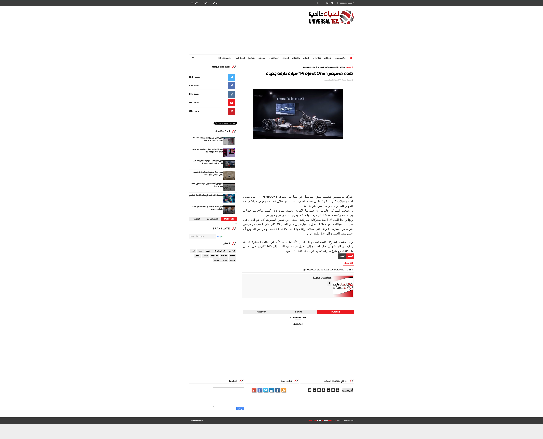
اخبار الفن (240, 58)
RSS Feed (283, 390)
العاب (306, 58)
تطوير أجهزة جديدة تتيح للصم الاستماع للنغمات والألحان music (207, 207)
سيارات (327, 58)
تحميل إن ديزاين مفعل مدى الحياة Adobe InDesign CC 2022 (208, 150)
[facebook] (337, 3)
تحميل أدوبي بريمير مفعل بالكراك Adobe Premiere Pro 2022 (208, 139)
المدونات (196, 219)
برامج (318, 58)
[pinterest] (317, 3)
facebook (261, 312)
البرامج (208, 251)
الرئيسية (350, 67)
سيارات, (325, 80)
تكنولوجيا (340, 58)
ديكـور (251, 58)
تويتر (265, 390)
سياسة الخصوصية (197, 421)
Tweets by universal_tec (236, 223)
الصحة (286, 58)
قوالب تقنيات (312, 421)
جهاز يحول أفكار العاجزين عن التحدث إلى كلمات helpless (207, 185)
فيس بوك (260, 390)
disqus (298, 312)
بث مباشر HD (223, 58)
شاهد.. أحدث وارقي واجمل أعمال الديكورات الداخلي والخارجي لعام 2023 (208, 173)
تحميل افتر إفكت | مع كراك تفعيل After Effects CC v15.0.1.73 (208, 162)
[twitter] (332, 3)
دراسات (296, 58)
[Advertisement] (240, 30)
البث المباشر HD (219, 251)
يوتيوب (277, 390)
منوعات (275, 58)
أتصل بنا (205, 3)
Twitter (229, 219)
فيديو (261, 58)
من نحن (215, 3)
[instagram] (327, 3)
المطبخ (232, 256)
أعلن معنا (194, 3)
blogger (335, 312)
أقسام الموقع (212, 219)
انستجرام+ (254, 390)
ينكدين (271, 390)
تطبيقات (224, 256)
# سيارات (342, 256)
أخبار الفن (232, 251)
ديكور (197, 256)
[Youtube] (322, 3)
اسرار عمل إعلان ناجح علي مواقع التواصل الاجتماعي (206, 195)
